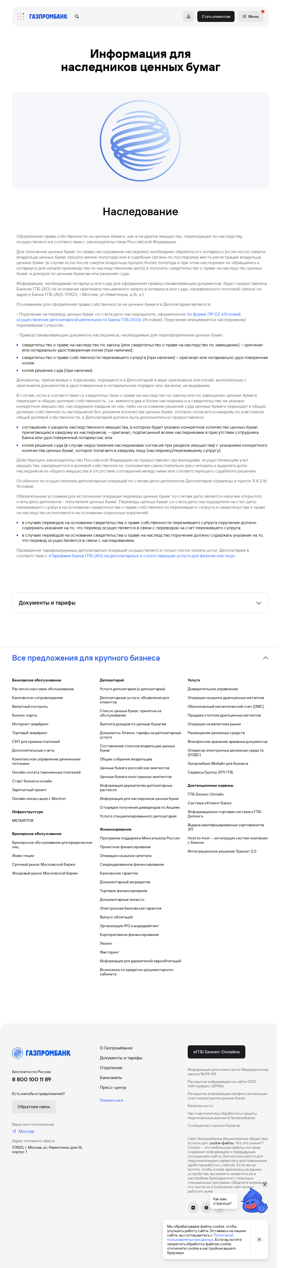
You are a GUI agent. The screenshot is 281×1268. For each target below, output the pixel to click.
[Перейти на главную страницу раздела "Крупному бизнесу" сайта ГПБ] (49, 16)
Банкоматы (111, 1077)
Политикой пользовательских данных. (200, 1237)
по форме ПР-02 (203, 314)
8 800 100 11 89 (31, 1079)
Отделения (111, 1067)
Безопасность (200, 1105)
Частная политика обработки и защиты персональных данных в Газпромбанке (222, 1115)
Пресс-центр (113, 1087)
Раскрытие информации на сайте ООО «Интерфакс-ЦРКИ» (222, 1083)
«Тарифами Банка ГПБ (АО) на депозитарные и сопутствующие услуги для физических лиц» (142, 555)
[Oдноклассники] (206, 1207)
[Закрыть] (259, 1239)
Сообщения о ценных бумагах (214, 1125)
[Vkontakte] (193, 1207)
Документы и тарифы (121, 1057)
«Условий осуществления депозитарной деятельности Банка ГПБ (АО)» (128, 317)
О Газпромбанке (116, 1048)
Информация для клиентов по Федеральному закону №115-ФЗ (228, 1071)
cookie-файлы (221, 1143)
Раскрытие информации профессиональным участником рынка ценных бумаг (227, 1095)
